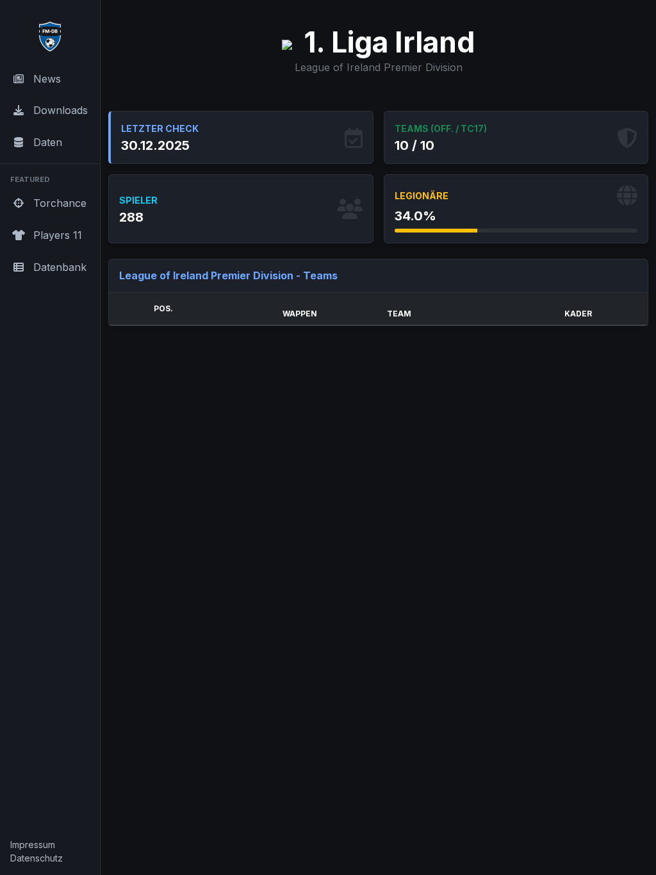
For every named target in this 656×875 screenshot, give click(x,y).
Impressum (32, 844)
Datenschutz (36, 858)
